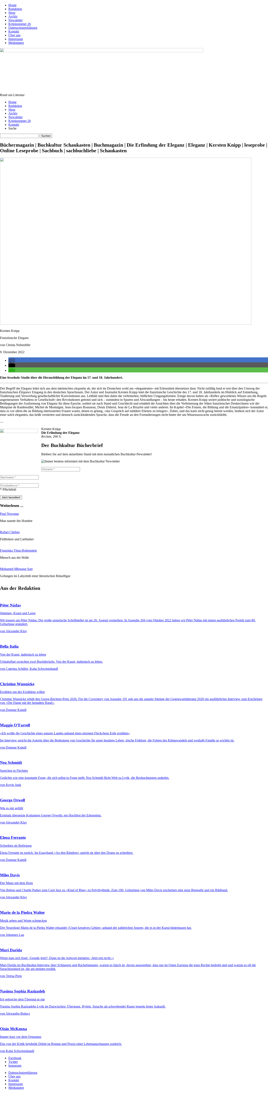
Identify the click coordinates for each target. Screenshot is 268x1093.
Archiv (13, 16)
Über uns (14, 35)
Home (12, 5)
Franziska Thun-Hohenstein (18, 550)
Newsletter (15, 20)
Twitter (13, 1062)
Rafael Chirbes (10, 532)
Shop (11, 12)
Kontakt (13, 31)
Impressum (15, 39)
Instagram (14, 1065)
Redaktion (15, 9)
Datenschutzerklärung (22, 27)
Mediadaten (16, 42)
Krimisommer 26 (19, 24)
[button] (11, 360)
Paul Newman (9, 513)
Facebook (14, 1058)
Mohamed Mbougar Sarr (16, 569)
